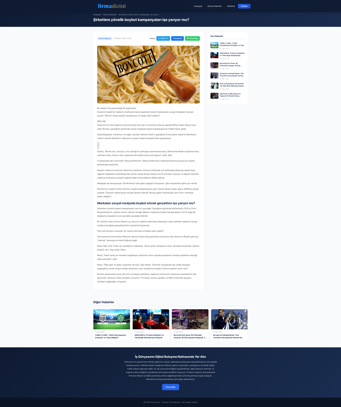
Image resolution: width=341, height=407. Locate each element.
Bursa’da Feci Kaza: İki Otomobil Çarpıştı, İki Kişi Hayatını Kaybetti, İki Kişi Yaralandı (230, 66)
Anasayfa (198, 6)
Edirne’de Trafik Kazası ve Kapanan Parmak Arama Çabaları (230, 96)
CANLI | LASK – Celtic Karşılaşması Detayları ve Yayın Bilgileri (232, 45)
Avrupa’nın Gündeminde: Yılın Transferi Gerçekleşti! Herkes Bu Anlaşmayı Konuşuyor (232, 75)
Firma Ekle (170, 387)
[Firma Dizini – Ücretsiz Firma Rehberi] (112, 6)
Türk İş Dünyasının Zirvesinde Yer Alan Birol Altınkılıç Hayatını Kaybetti (232, 86)
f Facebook (177, 38)
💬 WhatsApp (192, 38)
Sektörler (231, 6)
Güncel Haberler (215, 6)
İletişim (244, 6)
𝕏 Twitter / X (163, 38)
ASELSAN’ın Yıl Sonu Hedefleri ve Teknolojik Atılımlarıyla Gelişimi (232, 55)
